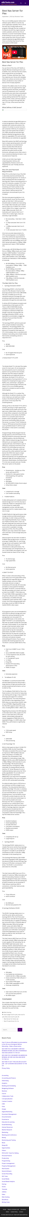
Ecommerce (5, 1119)
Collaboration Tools (7, 1096)
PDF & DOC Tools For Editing (10, 1153)
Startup (4, 1184)
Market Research (7, 1130)
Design (4, 1109)
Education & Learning (8, 1122)
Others (4, 1150)
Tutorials (4, 1189)
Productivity (5, 1158)
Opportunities (6, 1148)
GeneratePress (24, 1214)
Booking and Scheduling (9, 1086)
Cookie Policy (14, 1212)
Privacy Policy (6, 1068)
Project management (8, 1163)
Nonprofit (5, 1145)
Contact (21, 1212)
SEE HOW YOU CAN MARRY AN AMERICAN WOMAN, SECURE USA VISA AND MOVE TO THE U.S (14, 1057)
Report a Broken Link (13, 1209)
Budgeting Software (8, 1088)
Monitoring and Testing (9, 1140)
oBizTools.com (7, 2)
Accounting (5, 1075)
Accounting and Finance (9, 1078)
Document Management (9, 1114)
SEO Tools (5, 1176)
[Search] (20, 1029)
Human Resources (7, 1127)
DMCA (7, 1212)
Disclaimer (23, 1209)
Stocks (4, 1186)
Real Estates (5, 1168)
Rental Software (6, 1171)
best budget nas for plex (11, 1014)
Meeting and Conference (9, 1135)
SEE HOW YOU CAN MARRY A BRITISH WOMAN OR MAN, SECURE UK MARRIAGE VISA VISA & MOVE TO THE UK (14, 1051)
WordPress (5, 1199)
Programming (6, 1161)
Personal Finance (7, 1155)
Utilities (4, 1192)
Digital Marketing (7, 1111)
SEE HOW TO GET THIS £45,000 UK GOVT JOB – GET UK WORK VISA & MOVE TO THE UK (14, 1063)
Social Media (5, 1179)
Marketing (5, 1132)
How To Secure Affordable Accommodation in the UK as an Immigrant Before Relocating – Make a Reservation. (14, 1044)
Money (4, 1137)
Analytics (4, 1083)
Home (4, 1209)
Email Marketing (7, 1124)
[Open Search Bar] (21, 3)
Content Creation (7, 1101)
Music (3, 1143)
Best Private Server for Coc (11, 1021)
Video (3, 1194)
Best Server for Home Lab (11, 1019)
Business (4, 1091)
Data (3, 1106)
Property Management (8, 1166)
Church (4, 1093)
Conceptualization (7, 1099)
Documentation (6, 1117)
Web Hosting (7, 1012)
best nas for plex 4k (13, 1017)
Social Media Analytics (8, 1181)
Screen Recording (7, 1174)
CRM (3, 1104)
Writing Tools (6, 1202)
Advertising (5, 1080)
